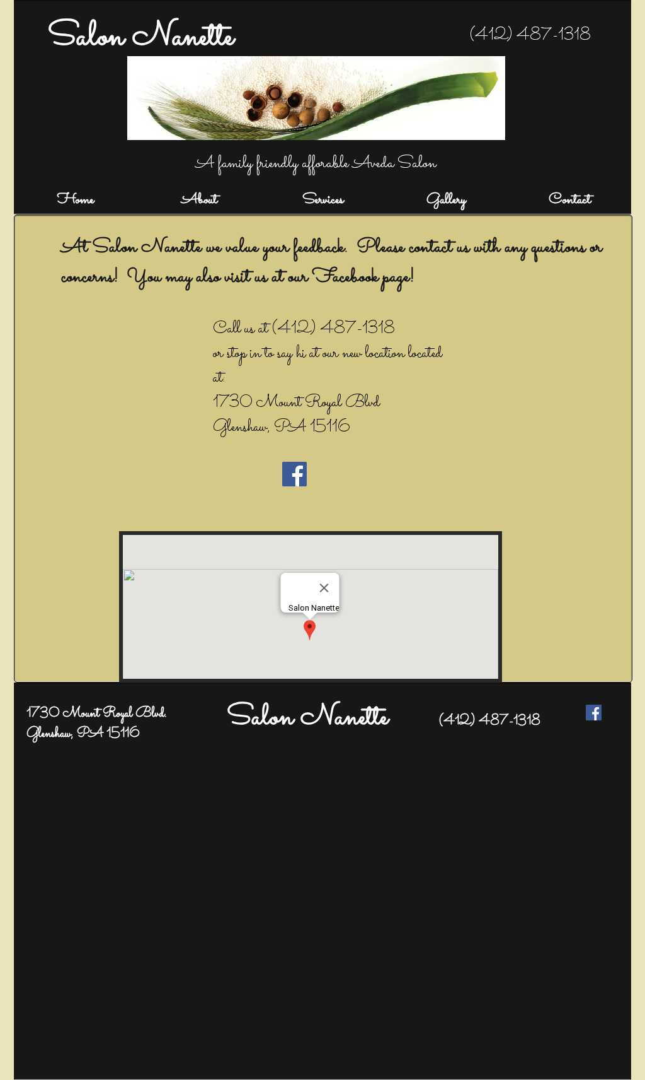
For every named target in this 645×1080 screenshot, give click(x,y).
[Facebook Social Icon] (294, 474)
